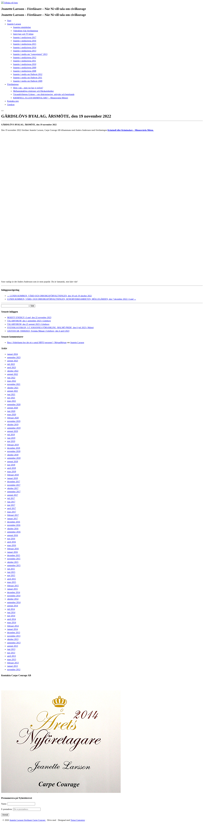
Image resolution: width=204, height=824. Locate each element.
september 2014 (13, 602)
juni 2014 (11, 612)
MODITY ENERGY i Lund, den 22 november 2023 (29, 317)
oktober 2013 (12, 639)
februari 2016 (13, 549)
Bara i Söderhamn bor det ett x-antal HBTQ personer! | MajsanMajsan (36, 342)
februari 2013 (13, 663)
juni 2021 (11, 394)
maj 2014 (11, 616)
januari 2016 (12, 552)
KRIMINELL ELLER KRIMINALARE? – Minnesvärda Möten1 (40, 98)
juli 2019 (11, 434)
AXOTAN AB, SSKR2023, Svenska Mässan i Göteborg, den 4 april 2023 (38, 331)
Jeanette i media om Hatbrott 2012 (27, 74)
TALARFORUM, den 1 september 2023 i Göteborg (29, 321)
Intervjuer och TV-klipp (23, 34)
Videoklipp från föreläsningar (25, 31)
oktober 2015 (12, 562)
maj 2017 (11, 505)
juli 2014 (11, 609)
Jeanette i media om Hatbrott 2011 (27, 78)
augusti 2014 (12, 606)
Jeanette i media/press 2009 (24, 67)
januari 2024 (12, 354)
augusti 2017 (12, 495)
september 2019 (13, 428)
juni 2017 (11, 502)
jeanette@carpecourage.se (105, 686)
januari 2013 (12, 666)
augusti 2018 (12, 461)
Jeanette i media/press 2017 (24, 37)
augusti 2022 (12, 374)
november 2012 (13, 669)
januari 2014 (12, 629)
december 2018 (13, 448)
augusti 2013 (12, 646)
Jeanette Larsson (14, 24)
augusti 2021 (12, 391)
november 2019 (13, 421)
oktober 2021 (12, 388)
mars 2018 (11, 471)
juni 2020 (11, 411)
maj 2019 (11, 441)
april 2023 (11, 367)
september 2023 (13, 357)
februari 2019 (13, 445)
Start (9, 20)
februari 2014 (13, 626)
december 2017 (13, 482)
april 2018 (11, 468)
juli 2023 (11, 364)
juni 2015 (11, 572)
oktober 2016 (12, 529)
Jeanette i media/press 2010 (24, 64)
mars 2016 (11, 545)
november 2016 (13, 525)
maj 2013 (11, 653)
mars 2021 (11, 401)
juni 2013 (11, 649)
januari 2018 (12, 478)
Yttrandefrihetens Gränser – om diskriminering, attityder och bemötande (43, 94)
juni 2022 (11, 378)
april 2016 (11, 542)
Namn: (4, 804)
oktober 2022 (12, 371)
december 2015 (13, 555)
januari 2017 (12, 518)
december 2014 (13, 592)
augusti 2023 (12, 361)
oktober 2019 (12, 424)
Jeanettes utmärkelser (22, 27)
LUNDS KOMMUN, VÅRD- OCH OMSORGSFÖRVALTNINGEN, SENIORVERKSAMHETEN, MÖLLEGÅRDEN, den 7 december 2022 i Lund (71, 299)
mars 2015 (11, 582)
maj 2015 (11, 575)
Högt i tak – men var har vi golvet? (28, 88)
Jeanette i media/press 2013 (24, 51)
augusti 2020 (12, 408)
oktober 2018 (12, 455)
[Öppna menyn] (2, 110)
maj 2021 (11, 398)
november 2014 (13, 596)
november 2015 (13, 559)
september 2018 (13, 458)
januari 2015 (12, 589)
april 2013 (11, 656)
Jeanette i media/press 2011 (24, 61)
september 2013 (13, 643)
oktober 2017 (12, 488)
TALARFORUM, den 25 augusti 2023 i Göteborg (28, 324)
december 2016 (13, 522)
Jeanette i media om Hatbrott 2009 (27, 81)
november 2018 (13, 451)
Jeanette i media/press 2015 (24, 44)
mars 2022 (11, 381)
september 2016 (13, 532)
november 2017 (13, 485)
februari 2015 (13, 586)
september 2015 (13, 565)
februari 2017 (13, 515)
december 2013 (13, 632)
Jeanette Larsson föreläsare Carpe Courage (28, 820)
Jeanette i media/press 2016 (24, 41)
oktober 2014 (12, 599)
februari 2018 (13, 475)
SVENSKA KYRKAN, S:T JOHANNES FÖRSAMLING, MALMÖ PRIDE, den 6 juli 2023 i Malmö (50, 327)
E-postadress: (7, 809)
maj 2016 (11, 539)
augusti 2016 (12, 535)
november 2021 (13, 384)
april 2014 (11, 619)
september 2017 (13, 492)
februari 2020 (13, 418)
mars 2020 (11, 414)
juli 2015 (11, 569)
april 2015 (11, 579)
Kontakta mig (13, 101)
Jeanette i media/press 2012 (24, 57)
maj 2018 (11, 465)
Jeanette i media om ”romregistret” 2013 (30, 54)
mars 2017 (11, 512)
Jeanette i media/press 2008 (24, 71)
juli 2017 (11, 498)
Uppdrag (10, 104)
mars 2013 (11, 659)
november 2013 (13, 636)
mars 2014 (11, 622)
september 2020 (13, 404)
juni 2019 (11, 438)
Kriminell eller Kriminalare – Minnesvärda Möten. (131, 130)
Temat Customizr (77, 820)
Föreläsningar (13, 84)
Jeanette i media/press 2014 (24, 47)
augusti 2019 (12, 431)
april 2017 (11, 508)
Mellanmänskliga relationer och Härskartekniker (33, 91)
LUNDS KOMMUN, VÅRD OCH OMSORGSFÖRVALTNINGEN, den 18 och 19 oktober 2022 (49, 296)
